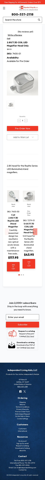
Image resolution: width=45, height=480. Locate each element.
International (22, 431)
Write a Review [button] (15, 35)
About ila (22, 451)
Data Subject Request (22, 414)
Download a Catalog (22, 448)
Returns (22, 404)
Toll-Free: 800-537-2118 (22, 461)
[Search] (39, 20)
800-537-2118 (22, 14)
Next (35, 231)
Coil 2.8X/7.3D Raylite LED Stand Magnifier (13, 221)
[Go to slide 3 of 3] (23, 274)
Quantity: (22, 116)
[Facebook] (18, 147)
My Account (22, 441)
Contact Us (22, 470)
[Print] (22, 147)
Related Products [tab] (22, 183)
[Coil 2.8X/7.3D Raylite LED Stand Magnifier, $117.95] (13, 196)
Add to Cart (13, 267)
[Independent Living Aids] (28, 8)
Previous (7, 231)
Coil (8, 39)
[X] (27, 147)
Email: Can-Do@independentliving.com (22, 468)
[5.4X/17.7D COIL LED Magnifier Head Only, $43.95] (29, 196)
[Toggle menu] (4, 8)
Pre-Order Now (29, 213)
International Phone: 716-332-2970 (22, 463)
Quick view (13, 205)
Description (22, 158)
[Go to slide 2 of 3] (21, 274)
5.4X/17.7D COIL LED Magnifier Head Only (29, 228)
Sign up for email (22, 443)
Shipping (22, 402)
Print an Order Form (22, 412)
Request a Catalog (22, 446)
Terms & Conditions (22, 407)
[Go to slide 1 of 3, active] (19, 274)
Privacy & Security (22, 409)
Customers (23, 429)
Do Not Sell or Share (22, 416)
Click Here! (30, 336)
